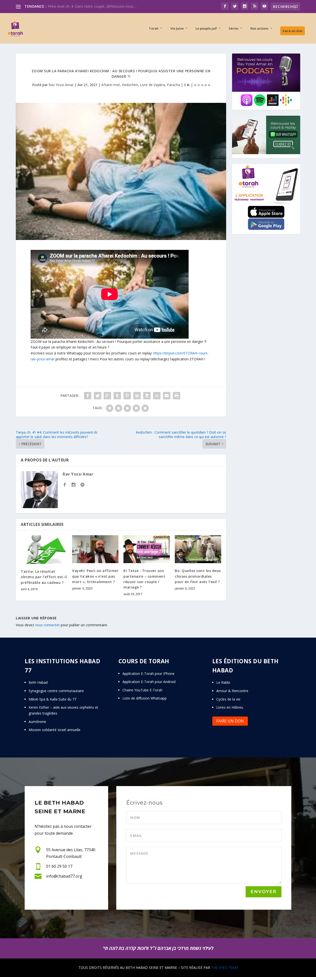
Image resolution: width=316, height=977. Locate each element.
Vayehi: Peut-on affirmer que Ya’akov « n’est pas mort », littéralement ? (95, 576)
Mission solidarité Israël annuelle (54, 729)
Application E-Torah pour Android (149, 681)
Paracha (173, 84)
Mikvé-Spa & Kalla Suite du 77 (52, 699)
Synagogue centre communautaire (56, 690)
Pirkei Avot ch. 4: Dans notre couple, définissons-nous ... (92, 6)
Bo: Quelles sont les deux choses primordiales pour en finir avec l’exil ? (198, 576)
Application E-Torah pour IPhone (148, 673)
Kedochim (130, 84)
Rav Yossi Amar (61, 84)
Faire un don (292, 31)
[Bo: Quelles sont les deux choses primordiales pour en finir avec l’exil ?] (198, 549)
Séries (233, 28)
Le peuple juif (206, 28)
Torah (153, 28)
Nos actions (259, 28)
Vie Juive (177, 28)
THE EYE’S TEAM (224, 967)
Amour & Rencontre (232, 690)
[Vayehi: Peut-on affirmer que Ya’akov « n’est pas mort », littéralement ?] (95, 549)
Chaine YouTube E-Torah (142, 690)
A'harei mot (110, 84)
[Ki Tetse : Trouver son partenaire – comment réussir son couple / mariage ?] (146, 549)
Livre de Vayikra (152, 84)
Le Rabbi (223, 682)
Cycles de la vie (228, 699)
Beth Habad (39, 682)
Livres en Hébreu (229, 707)
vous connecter (47, 625)
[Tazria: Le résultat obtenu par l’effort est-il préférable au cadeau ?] (44, 549)
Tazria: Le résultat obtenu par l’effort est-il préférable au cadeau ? (44, 577)
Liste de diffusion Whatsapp (144, 698)
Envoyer (263, 891)
